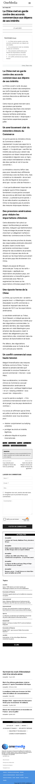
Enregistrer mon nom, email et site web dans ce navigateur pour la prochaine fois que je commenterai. (17, 494)
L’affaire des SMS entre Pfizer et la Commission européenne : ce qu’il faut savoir (19, 556)
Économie (6, 445)
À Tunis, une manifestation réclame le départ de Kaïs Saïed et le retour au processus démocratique (17, 609)
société (5, 635)
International (7, 599)
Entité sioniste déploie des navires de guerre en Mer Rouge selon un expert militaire (19, 548)
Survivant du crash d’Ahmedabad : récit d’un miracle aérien (17, 673)
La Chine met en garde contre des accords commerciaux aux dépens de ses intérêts (17, 43)
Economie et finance (9, 592)
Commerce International (18, 445)
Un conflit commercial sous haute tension (17, 57)
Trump (20, 443)
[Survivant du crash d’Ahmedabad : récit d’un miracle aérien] (17, 658)
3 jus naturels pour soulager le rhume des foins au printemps (9, 464)
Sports (5, 613)
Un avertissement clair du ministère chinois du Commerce (17, 48)
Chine (5, 443)
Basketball (6, 620)
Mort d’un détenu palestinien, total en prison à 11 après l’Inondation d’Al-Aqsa (17, 683)
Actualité (6, 7)
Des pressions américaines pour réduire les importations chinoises (16, 51)
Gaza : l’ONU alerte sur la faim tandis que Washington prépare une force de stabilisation (16, 587)
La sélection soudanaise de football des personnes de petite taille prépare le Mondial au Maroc (17, 616)
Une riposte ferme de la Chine (17, 54)
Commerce (12, 443)
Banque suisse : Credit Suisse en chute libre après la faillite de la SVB (19, 572)
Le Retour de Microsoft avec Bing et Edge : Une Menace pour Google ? (18, 564)
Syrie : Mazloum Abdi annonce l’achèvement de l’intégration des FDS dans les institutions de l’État (17, 602)
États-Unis (27, 443)
